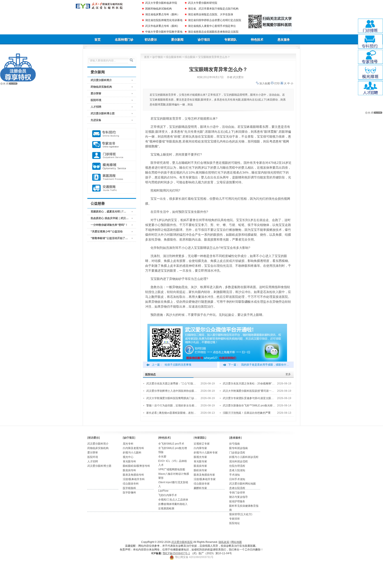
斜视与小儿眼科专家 (206, 452)
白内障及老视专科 (133, 448)
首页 (97, 39)
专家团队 (230, 39)
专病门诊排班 (237, 492)
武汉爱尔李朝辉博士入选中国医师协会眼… (171, 390)
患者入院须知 (237, 470)
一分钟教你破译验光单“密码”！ (109, 224)
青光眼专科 (129, 461)
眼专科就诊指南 (238, 448)
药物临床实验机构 (101, 86)
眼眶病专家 (200, 470)
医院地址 (234, 523)
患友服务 (283, 39)
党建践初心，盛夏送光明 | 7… (108, 211)
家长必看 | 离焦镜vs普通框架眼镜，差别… (171, 412)
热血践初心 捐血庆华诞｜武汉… (110, 218)
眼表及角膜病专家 (204, 474)
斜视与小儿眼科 (132, 452)
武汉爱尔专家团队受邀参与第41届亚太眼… (248, 398)
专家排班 (234, 518)
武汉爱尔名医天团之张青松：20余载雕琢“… (249, 383)
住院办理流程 (237, 465)
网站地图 (236, 542)
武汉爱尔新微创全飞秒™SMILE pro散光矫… (249, 405)
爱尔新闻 (177, 39)
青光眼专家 (200, 461)
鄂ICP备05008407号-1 (176, 553)
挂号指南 (234, 443)
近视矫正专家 (202, 443)
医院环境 (96, 100)
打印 (277, 83)
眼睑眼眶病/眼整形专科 (136, 465)
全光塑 (162, 456)
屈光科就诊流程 (238, 461)
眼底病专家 (200, 465)
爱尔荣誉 (96, 93)
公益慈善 (98, 203)
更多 (288, 374)
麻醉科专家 (200, 488)
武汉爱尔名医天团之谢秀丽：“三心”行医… (171, 383)
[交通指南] (112, 188)
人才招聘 (96, 106)
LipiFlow (163, 490)
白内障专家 (200, 448)
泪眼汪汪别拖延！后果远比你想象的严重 (247, 412)
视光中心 (128, 457)
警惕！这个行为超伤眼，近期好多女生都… (171, 405)
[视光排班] (112, 166)
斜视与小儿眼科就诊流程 (243, 457)
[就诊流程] (112, 177)
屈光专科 (128, 443)
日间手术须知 (237, 479)
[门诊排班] (112, 155)
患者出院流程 (237, 488)
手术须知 (234, 474)
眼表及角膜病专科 (133, 474)
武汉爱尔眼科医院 (182, 542)
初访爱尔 (151, 39)
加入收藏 (264, 83)
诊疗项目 (204, 39)
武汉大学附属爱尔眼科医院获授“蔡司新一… (248, 390)
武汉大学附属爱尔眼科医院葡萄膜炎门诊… (171, 398)
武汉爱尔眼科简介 (101, 80)
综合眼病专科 (174, 57)
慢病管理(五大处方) (240, 514)
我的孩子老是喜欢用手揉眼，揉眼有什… (265, 364)
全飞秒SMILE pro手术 (171, 443)
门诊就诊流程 (237, 452)
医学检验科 (129, 488)
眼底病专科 (129, 470)
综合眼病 (190, 57)
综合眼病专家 (202, 483)
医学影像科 (129, 492)
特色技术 (257, 39)
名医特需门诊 (124, 39)
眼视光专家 (200, 457)
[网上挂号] (112, 144)
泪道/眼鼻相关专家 (205, 479)
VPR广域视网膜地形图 (171, 469)
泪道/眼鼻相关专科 (134, 479)
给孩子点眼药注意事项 (178, 364)
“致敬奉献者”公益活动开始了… (109, 238)
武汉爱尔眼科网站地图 (242, 483)
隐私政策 (224, 542)
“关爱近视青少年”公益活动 (107, 231)
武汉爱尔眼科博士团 (103, 113)
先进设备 (96, 120)
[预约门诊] (112, 133)
